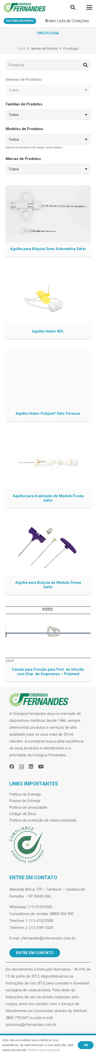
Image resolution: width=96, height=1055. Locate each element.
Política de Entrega (25, 794)
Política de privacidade (28, 807)
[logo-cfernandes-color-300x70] (25, 7)
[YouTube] (41, 766)
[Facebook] (11, 766)
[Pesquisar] (85, 65)
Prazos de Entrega (24, 801)
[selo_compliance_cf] (48, 844)
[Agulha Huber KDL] (48, 303)
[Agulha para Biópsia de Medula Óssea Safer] (48, 557)
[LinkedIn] (31, 766)
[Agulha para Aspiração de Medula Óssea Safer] (48, 470)
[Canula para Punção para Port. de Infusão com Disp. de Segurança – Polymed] (48, 644)
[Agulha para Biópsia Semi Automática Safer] (48, 221)
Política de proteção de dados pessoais (43, 820)
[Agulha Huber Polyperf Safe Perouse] (48, 385)
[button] (72, 7)
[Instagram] (21, 767)
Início (22, 48)
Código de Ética (22, 814)
